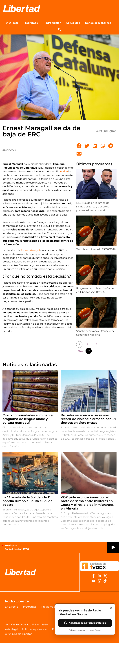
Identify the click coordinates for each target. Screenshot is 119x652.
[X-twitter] (105, 576)
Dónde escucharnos (98, 22)
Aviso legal (11, 629)
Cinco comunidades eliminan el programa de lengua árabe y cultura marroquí (27, 419)
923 (80, 350)
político (63, 171)
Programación (52, 22)
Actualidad (73, 22)
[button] (59, 29)
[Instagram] (99, 581)
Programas (31, 22)
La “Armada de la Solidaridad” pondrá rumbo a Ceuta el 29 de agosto (27, 501)
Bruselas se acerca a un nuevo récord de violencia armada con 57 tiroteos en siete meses (88, 419)
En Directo (12, 22)
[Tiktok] (105, 581)
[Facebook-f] (93, 576)
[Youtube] (93, 581)
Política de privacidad (35, 629)
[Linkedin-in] (99, 576)
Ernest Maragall (30, 250)
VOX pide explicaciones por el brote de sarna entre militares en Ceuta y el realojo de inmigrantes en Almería (87, 502)
